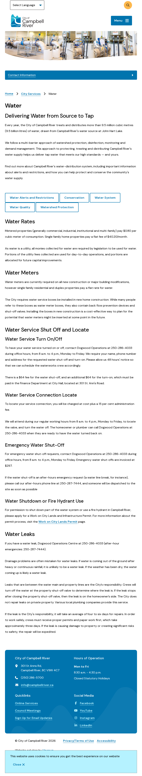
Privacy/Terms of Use (78, 741)
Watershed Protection (57, 207)
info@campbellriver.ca (37, 685)
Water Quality (20, 207)
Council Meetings (28, 710)
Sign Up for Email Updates (33, 718)
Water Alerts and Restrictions (32, 198)
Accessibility (106, 741)
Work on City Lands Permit (57, 522)
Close (17, 764)
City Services (31, 94)
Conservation (74, 198)
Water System (105, 198)
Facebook (87, 703)
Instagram (87, 718)
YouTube (86, 710)
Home (9, 94)
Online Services (26, 703)
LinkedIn (86, 725)
